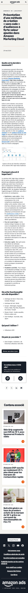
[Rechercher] (26, 2)
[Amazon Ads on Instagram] (13, 545)
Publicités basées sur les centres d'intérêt (12, 563)
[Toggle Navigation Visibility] (2, 2)
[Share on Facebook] (6, 387)
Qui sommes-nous (14, 551)
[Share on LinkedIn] (16, 387)
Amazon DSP (6, 141)
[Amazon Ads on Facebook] (22, 545)
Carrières (14, 575)
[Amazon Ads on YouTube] (18, 545)
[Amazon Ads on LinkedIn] (4, 545)
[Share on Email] (21, 387)
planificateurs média (13, 213)
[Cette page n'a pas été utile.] (7, 378)
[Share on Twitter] (11, 387)
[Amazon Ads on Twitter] (9, 545)
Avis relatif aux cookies (14, 567)
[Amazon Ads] (14, 2)
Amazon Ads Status (14, 571)
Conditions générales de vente (14, 554)
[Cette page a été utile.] (20, 378)
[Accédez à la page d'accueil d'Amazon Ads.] (14, 584)
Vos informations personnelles (14, 558)
